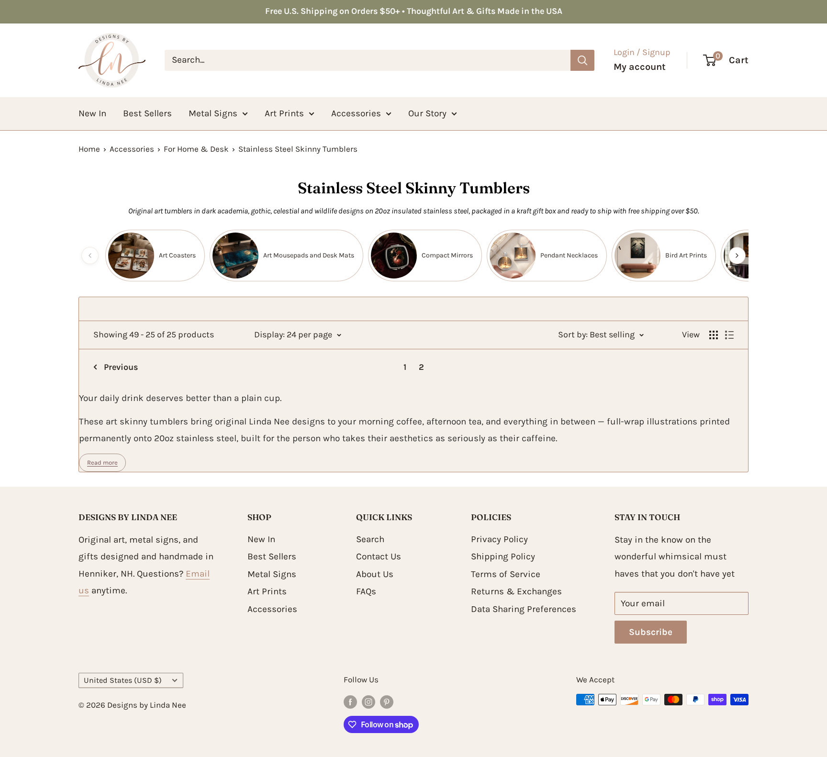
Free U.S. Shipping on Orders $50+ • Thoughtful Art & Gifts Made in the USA (413, 11)
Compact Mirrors (447, 255)
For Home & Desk (196, 149)
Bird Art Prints (686, 255)
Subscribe (650, 632)
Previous (121, 367)
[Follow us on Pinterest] (386, 701)
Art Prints (284, 113)
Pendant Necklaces (569, 255)
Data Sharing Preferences (523, 609)
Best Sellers (147, 113)
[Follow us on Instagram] (368, 701)
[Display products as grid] (713, 335)
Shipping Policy (503, 556)
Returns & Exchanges (516, 591)
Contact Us (378, 556)
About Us (374, 574)
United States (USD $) (123, 680)
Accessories (356, 113)
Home (89, 149)
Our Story (427, 113)
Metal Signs (213, 113)
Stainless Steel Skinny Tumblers (298, 149)
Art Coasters (177, 255)
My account (640, 66)
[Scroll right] (737, 255)
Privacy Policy (499, 539)
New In (92, 113)
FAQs (366, 591)
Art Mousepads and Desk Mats (308, 255)
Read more (102, 462)
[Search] (582, 59)
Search (370, 539)
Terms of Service (505, 574)
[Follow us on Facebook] (350, 701)
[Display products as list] (729, 335)
